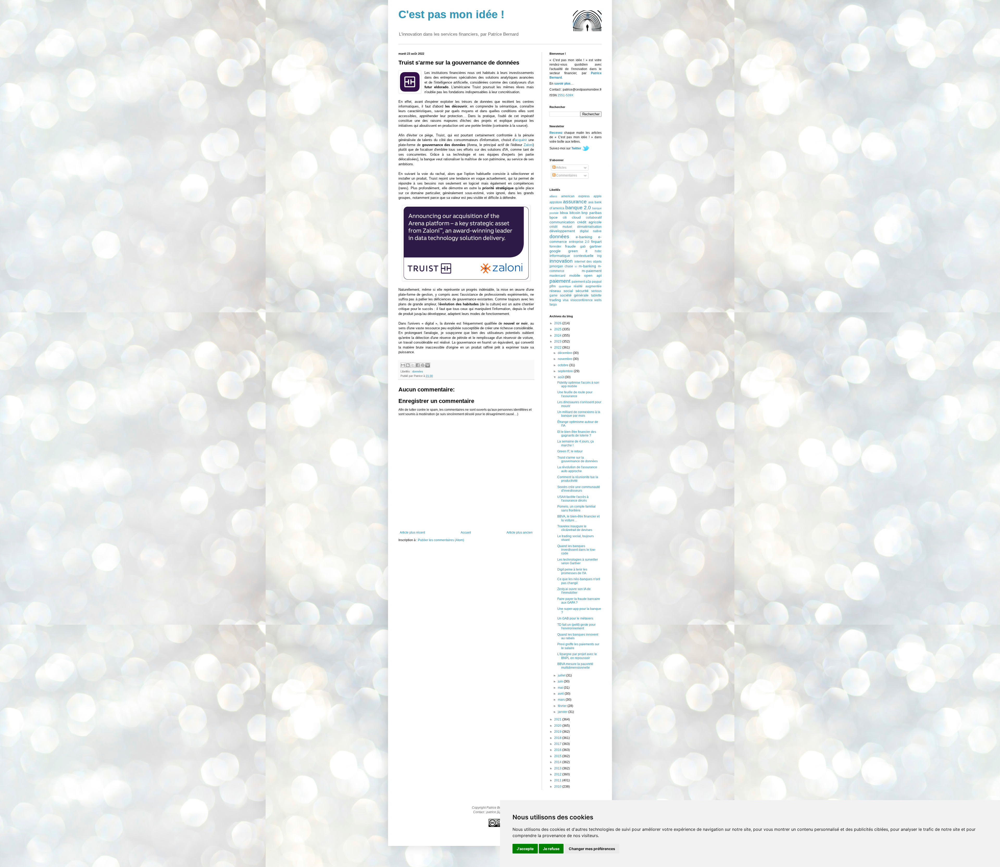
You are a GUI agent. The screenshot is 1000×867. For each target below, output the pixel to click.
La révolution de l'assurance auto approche (577, 469)
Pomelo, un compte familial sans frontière (576, 508)
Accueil (466, 532)
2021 (558, 719)
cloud (576, 217)
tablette (596, 295)
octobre (563, 365)
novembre (565, 359)
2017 (558, 744)
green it (577, 251)
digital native (591, 231)
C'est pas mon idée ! (451, 14)
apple (597, 196)
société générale (574, 295)
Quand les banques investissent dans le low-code (576, 549)
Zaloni (528, 145)
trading (555, 300)
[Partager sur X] (412, 365)
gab (583, 246)
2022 (558, 347)
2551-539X (565, 95)
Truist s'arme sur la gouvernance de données (577, 459)
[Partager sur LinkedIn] (427, 365)
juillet (562, 675)
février (562, 706)
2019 (558, 731)
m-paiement (592, 271)
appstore (555, 202)
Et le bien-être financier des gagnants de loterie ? (576, 433)
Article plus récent (412, 532)
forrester (555, 246)
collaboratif (594, 217)
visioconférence (581, 300)
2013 (558, 768)
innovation (561, 261)
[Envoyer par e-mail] (402, 365)
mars (562, 699)
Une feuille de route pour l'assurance (574, 394)
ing (599, 256)
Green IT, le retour (570, 451)
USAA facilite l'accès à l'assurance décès (573, 498)
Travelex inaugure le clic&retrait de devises (574, 528)
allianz (553, 196)
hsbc (598, 251)
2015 (558, 756)
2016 (558, 750)
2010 (558, 786)
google (555, 251)
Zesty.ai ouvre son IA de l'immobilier (574, 590)
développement (562, 231)
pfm (552, 286)
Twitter (576, 148)
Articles (560, 167)
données (417, 371)
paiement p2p (581, 281)
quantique (565, 286)
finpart (596, 241)
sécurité (582, 291)
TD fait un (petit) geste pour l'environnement (576, 626)
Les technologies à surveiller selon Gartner (577, 561)
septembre (566, 371)
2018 (558, 738)
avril (561, 693)
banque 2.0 (578, 207)
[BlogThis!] (407, 365)
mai (561, 687)
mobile (574, 275)
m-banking (587, 266)
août (561, 377)
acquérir (521, 140)
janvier (563, 712)
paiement (559, 281)
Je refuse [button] (551, 848)
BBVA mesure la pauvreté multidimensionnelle (575, 665)
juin (561, 681)
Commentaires (566, 175)
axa (590, 202)
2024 (558, 335)
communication (561, 222)
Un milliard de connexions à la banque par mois (578, 413)
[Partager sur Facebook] (417, 365)
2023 (558, 341)
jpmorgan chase (561, 266)
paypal (597, 281)
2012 (558, 774)
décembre (565, 353)
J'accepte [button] (525, 848)
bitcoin (575, 213)
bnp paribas (592, 213)
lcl (576, 266)
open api (593, 275)
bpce (553, 217)
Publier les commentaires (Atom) (441, 540)
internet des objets (588, 261)
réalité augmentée (588, 286)
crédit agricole (589, 222)
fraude (570, 246)
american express (575, 196)
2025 (558, 329)
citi (565, 217)
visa (565, 300)
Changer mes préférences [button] (592, 848)
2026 (558, 323)
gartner (596, 246)
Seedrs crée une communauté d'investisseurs (578, 488)
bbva (564, 213)
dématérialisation (589, 227)
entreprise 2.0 (579, 242)
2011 (558, 780)
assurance (575, 201)
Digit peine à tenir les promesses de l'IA (572, 571)
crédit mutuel (560, 227)
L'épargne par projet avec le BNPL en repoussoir (577, 656)
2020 (558, 725)
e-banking (584, 237)
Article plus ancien (520, 532)
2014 (558, 762)
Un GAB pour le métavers (575, 618)
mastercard (557, 275)
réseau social (561, 291)
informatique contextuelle (571, 256)
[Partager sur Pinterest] (422, 365)
